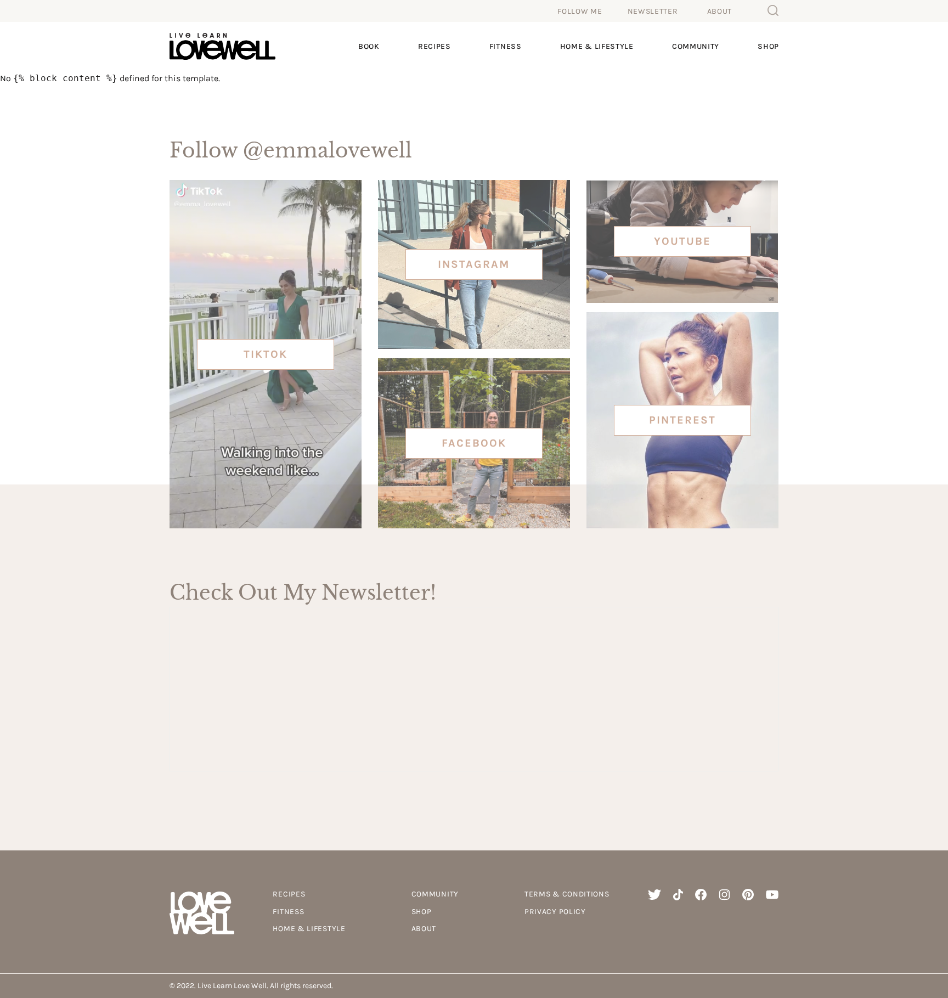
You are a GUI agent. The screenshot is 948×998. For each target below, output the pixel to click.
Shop (768, 46)
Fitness (505, 46)
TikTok (265, 354)
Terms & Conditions (567, 894)
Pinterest (682, 420)
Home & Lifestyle (597, 46)
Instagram (474, 264)
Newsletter (653, 11)
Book (369, 46)
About (719, 11)
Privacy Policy (555, 911)
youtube (682, 241)
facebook (474, 443)
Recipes (434, 46)
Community (695, 46)
